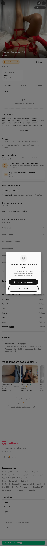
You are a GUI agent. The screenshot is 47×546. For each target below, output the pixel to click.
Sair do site (23, 288)
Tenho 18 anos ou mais (23, 282)
